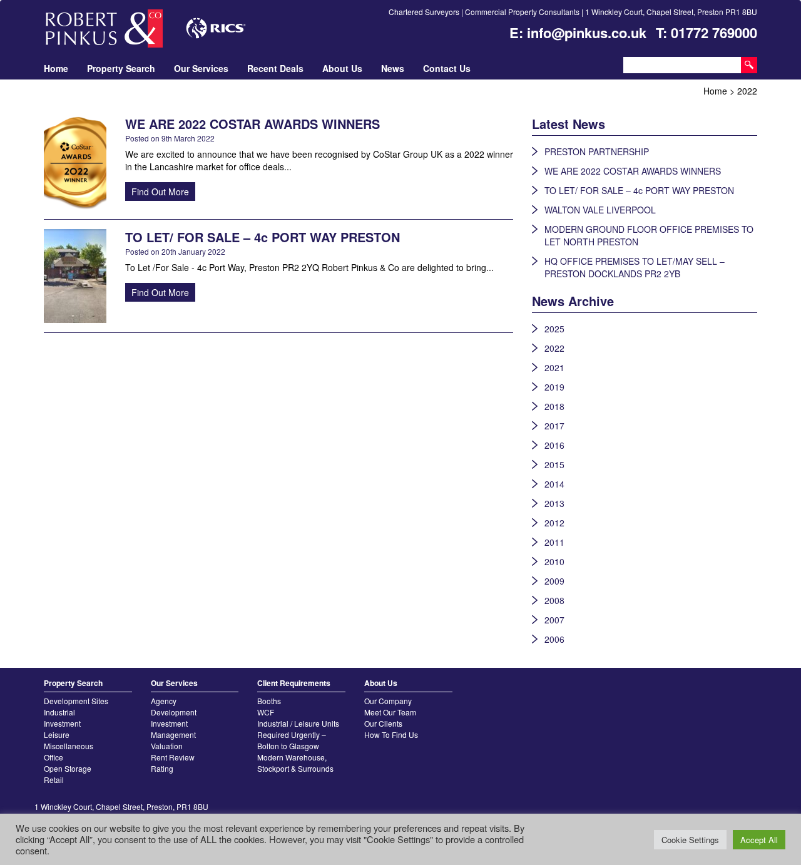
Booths (269, 700)
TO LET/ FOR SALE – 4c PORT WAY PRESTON (639, 190)
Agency (163, 700)
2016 (554, 445)
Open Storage (67, 768)
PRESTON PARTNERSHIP (596, 151)
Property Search (121, 68)
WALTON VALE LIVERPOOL (600, 209)
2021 (554, 367)
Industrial (59, 712)
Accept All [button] (759, 840)
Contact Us (447, 68)
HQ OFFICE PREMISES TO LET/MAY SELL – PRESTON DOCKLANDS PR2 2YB (634, 267)
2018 (554, 406)
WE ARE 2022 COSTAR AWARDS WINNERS (632, 171)
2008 (554, 600)
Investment (62, 723)
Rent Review (173, 757)
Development (173, 712)
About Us (342, 68)
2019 (554, 387)
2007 (554, 619)
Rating (162, 768)
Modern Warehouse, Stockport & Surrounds (295, 763)
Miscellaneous (68, 745)
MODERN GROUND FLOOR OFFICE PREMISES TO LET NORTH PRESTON (648, 235)
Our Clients (383, 723)
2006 (554, 639)
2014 (554, 484)
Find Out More (160, 191)
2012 (554, 522)
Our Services (201, 68)
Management (173, 734)
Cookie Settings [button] (690, 840)
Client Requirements (293, 682)
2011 (554, 542)
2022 (554, 348)
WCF (265, 712)
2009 (554, 581)
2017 (554, 425)
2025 (554, 328)
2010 (554, 561)
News (392, 68)
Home (56, 68)
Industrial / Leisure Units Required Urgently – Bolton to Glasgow (298, 734)
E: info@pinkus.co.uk (577, 32)
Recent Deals (275, 68)
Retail (54, 779)
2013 (554, 503)
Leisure (56, 734)
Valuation (167, 745)
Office (53, 757)
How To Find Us (391, 734)
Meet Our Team (390, 712)
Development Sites (76, 700)
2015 (554, 464)
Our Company (388, 700)
